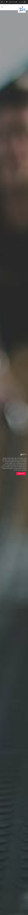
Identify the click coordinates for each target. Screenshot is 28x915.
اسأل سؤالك (21, 473)
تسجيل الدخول (12, 2)
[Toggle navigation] (2, 7)
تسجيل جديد (21, 2)
